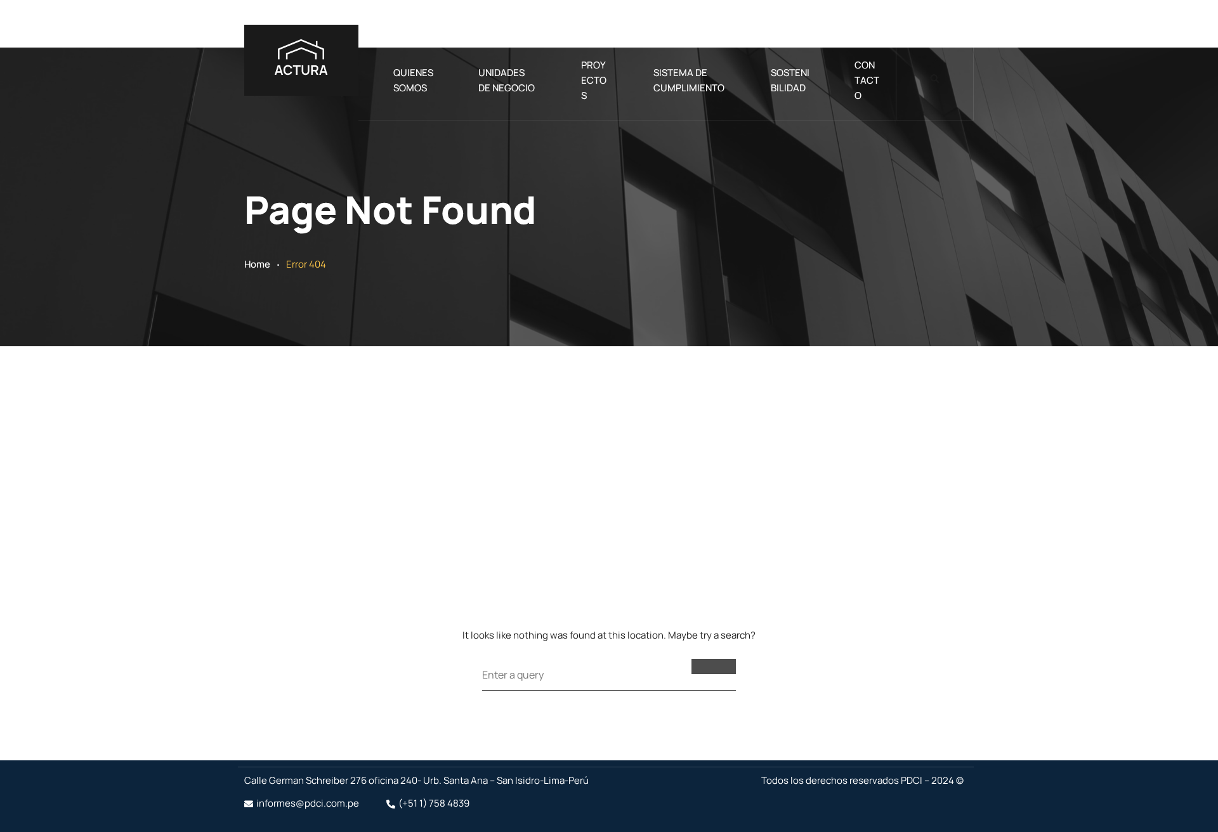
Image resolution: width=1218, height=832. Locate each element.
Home (257, 264)
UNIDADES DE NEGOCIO (506, 80)
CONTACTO (867, 80)
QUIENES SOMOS (413, 80)
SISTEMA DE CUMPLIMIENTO (688, 80)
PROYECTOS (593, 80)
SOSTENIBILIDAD (790, 80)
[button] (935, 79)
